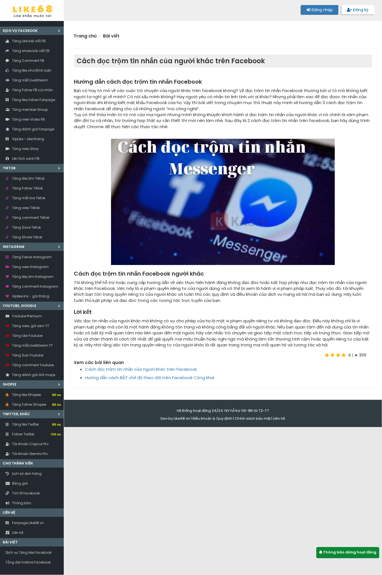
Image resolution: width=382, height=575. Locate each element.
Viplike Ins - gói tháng (30, 296)
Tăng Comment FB (27, 60)
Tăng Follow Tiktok (27, 188)
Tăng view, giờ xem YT (30, 325)
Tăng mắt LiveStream (29, 80)
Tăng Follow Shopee (36, 404)
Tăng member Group (29, 109)
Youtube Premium (26, 316)
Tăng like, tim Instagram (32, 276)
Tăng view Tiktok (25, 207)
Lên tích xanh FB (25, 158)
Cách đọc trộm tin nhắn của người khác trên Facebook (141, 369)
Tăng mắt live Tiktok (28, 198)
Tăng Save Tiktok (26, 227)
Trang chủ (85, 36)
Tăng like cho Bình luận (31, 70)
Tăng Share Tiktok (26, 237)
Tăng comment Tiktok (30, 217)
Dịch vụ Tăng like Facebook (28, 552)
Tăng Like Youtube (27, 335)
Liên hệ (279, 418)
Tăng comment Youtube (32, 365)
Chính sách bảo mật (252, 418)
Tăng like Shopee (36, 394)
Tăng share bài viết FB (30, 50)
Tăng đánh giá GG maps (33, 374)
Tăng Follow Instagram (31, 257)
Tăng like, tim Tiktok (27, 178)
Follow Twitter (36, 434)
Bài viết (10, 542)
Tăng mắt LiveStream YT (32, 345)
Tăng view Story (25, 148)
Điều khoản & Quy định (212, 418)
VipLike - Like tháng (27, 139)
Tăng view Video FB (28, 119)
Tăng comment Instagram (34, 286)
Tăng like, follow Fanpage (33, 99)
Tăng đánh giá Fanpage (32, 129)
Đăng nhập (321, 10)
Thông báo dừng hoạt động (349, 552)
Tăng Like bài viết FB (28, 41)
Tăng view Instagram (30, 266)
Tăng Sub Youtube (27, 355)
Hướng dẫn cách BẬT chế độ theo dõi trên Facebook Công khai (149, 378)
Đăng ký (360, 10)
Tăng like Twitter (36, 424)
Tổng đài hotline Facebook (28, 562)
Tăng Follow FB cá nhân (32, 90)
